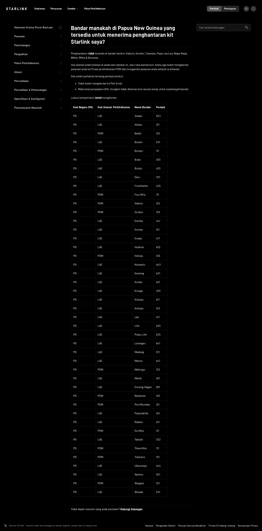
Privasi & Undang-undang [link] (222, 525)
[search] (246, 27)
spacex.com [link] (91, 525)
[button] (38, 36)
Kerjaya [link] (149, 525)
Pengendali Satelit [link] (165, 525)
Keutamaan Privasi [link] (248, 525)
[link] (16, 9)
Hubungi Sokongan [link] (131, 509)
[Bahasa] (246, 9)
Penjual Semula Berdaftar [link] (192, 525)
